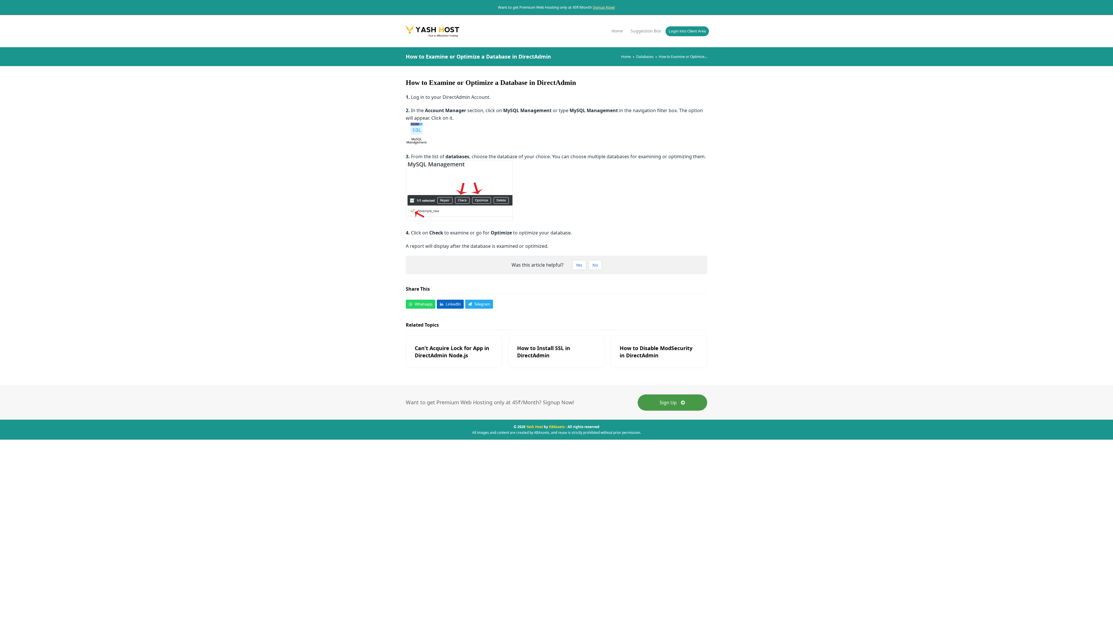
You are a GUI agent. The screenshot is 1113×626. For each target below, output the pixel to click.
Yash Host (534, 426)
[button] (420, 304)
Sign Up (668, 402)
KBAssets (557, 426)
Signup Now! (604, 7)
